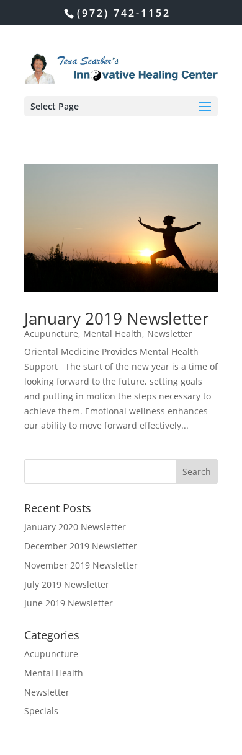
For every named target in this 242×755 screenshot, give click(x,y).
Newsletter (169, 333)
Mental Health (112, 333)
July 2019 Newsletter (66, 584)
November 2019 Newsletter (81, 565)
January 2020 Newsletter (75, 527)
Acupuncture (51, 333)
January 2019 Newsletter (116, 318)
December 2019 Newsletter (80, 546)
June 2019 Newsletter (68, 603)
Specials (41, 711)
